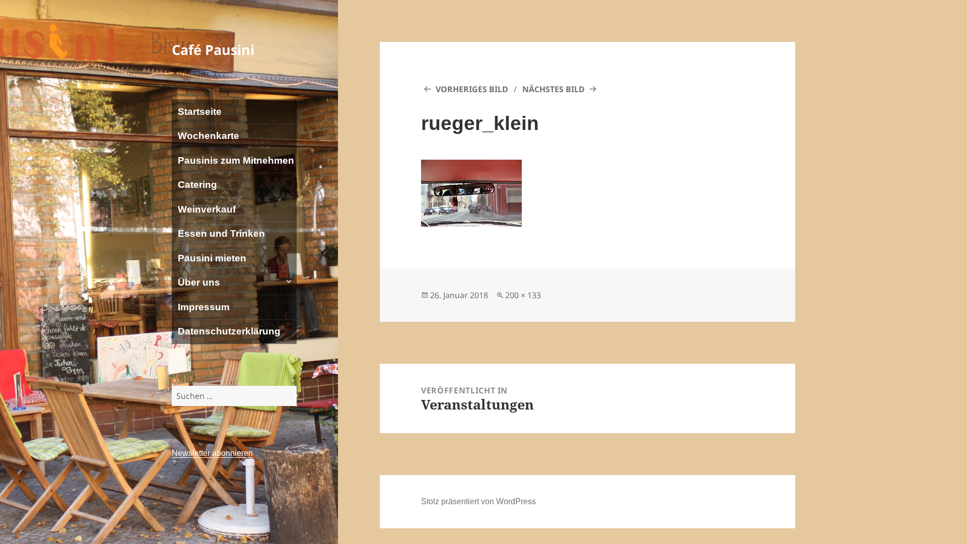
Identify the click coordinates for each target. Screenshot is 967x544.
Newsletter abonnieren (212, 453)
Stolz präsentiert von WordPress (478, 501)
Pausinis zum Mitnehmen (236, 160)
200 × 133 (523, 295)
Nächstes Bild (553, 89)
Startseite (200, 111)
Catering (197, 184)
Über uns (199, 282)
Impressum (204, 307)
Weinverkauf (207, 209)
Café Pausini (213, 49)
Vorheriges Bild (472, 89)
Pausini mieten (212, 258)
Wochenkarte (208, 135)
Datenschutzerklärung (229, 331)
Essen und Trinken (221, 233)
